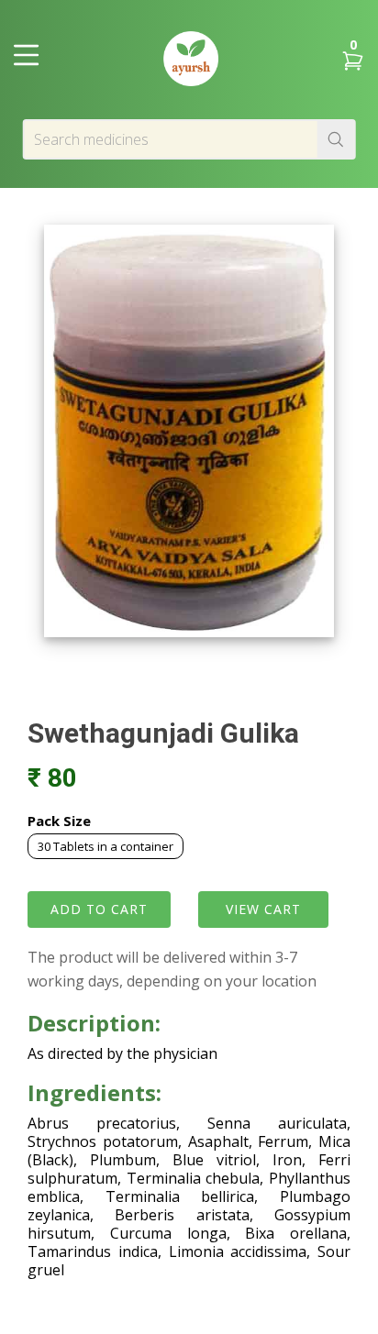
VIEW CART (263, 909)
